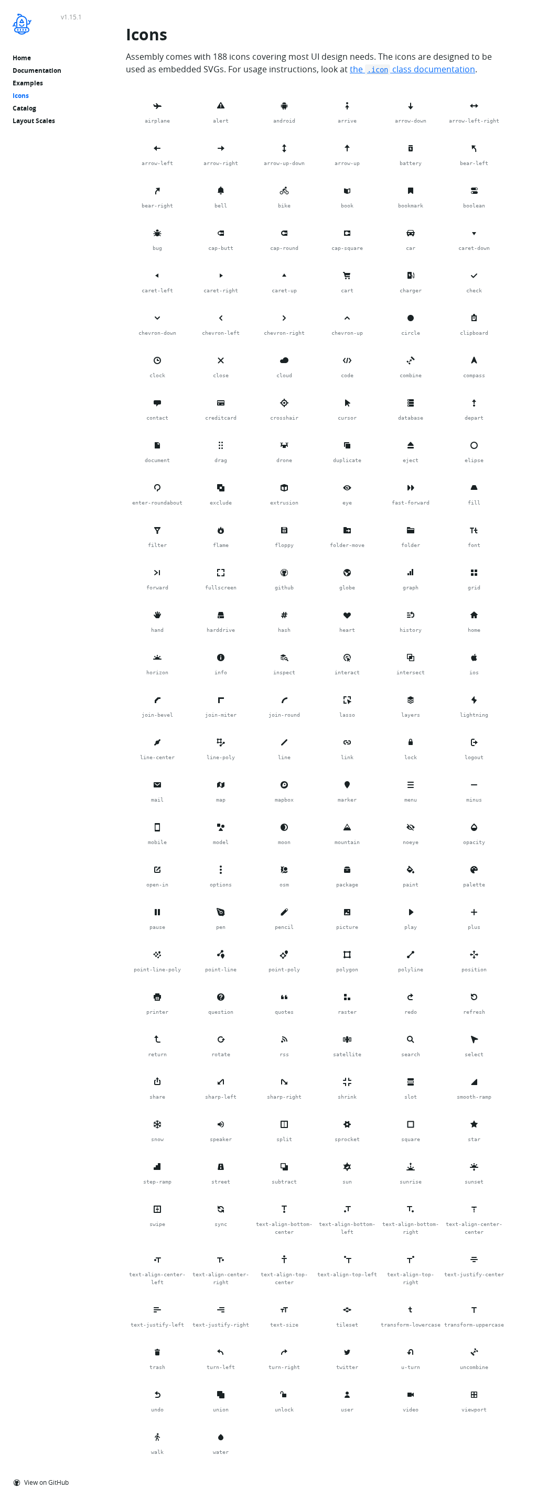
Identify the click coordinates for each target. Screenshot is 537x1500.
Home (22, 57)
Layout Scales (34, 120)
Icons (21, 95)
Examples (28, 83)
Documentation (37, 70)
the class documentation (412, 69)
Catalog (24, 108)
